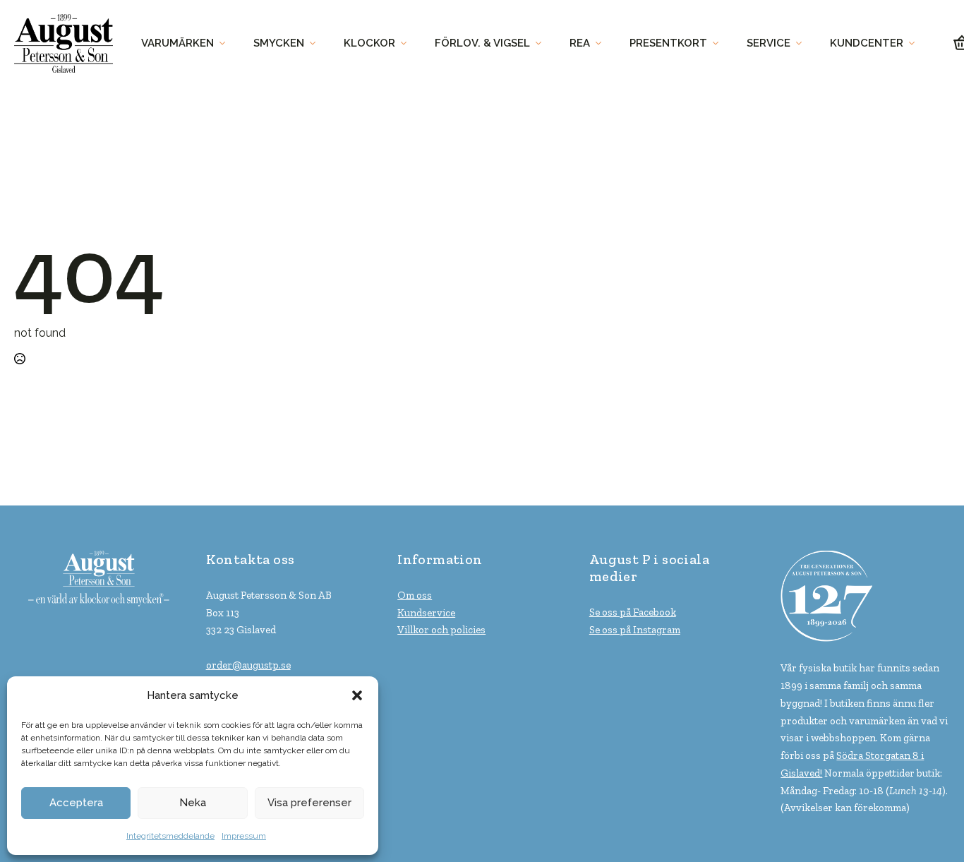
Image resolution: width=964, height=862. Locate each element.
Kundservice (426, 612)
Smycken (278, 43)
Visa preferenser (309, 802)
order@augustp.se (248, 665)
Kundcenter (866, 43)
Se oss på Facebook (632, 612)
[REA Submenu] (602, 43)
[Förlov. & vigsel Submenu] (542, 43)
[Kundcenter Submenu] (916, 43)
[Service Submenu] (803, 43)
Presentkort (668, 43)
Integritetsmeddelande (170, 836)
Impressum (244, 836)
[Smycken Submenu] (317, 43)
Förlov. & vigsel (482, 43)
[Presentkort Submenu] (720, 43)
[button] (357, 695)
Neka (192, 802)
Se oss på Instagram (634, 629)
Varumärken (177, 43)
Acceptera (76, 802)
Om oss (414, 595)
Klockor (369, 43)
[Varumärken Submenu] (226, 43)
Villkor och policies (441, 629)
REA (580, 43)
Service (768, 43)
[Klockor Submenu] (408, 43)
